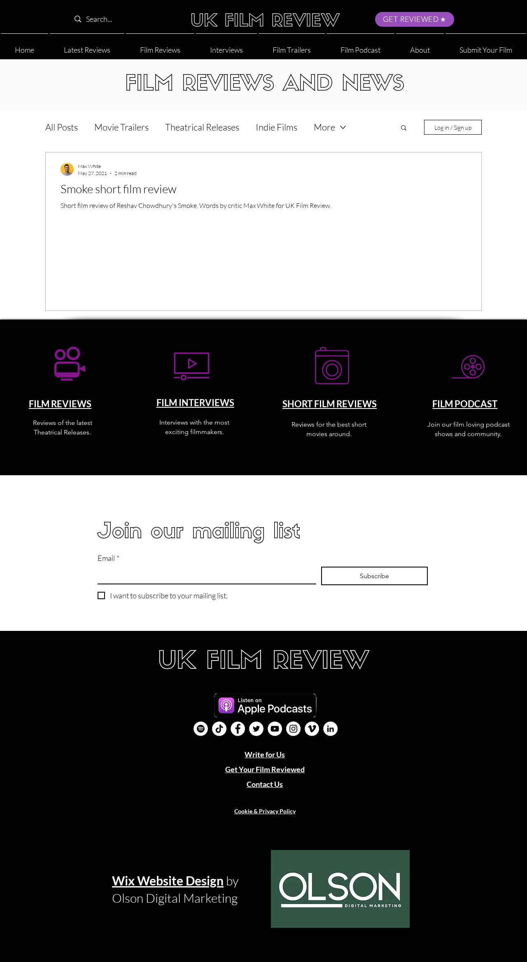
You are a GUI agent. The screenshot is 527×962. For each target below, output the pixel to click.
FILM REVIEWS (60, 403)
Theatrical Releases (202, 127)
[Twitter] (256, 729)
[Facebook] (238, 729)
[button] (420, 46)
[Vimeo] (312, 729)
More (324, 127)
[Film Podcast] (201, 729)
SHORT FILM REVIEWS (329, 403)
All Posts (61, 127)
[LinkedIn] (330, 729)
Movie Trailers (121, 127)
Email (108, 558)
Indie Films (276, 127)
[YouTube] (275, 729)
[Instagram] (293, 729)
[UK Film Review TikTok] (219, 729)
